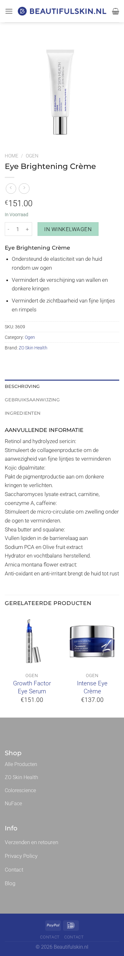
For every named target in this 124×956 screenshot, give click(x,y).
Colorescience (20, 790)
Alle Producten (21, 764)
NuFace (13, 803)
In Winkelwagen (68, 229)
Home (11, 156)
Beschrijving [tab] (22, 386)
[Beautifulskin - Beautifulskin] (62, 11)
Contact (50, 937)
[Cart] (115, 11)
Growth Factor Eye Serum (32, 687)
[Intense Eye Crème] (92, 641)
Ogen (32, 156)
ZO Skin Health (33, 347)
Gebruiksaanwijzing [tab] (32, 399)
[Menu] (9, 11)
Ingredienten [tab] (22, 413)
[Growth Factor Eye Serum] (32, 641)
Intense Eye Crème (92, 687)
